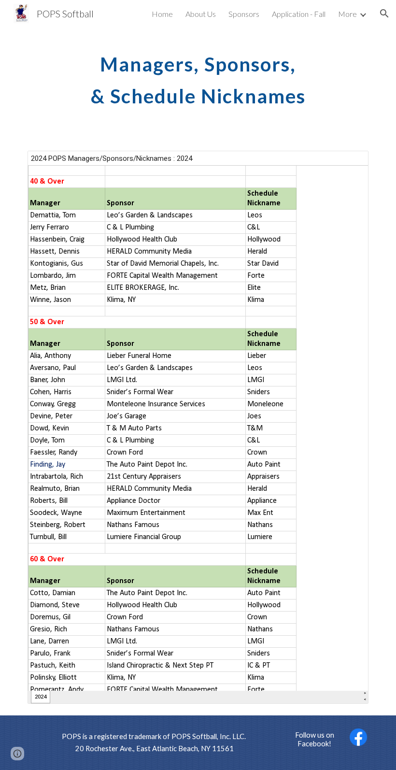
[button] (384, 13)
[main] (198, 76)
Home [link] (162, 13)
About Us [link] (200, 13)
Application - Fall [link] (298, 13)
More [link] (347, 13)
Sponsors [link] (243, 13)
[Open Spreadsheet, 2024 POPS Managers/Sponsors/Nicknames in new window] (350, 163)
